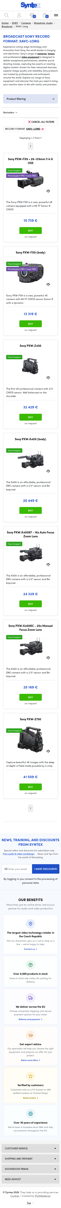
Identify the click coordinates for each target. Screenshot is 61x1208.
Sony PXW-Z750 (30, 719)
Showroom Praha (16, 1169)
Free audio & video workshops (18, 853)
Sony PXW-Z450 (30, 346)
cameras (42, 53)
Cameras (26, 22)
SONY (15, 22)
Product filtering (16, 99)
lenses (51, 53)
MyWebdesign (43, 1196)
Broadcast (7, 26)
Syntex (5, 22)
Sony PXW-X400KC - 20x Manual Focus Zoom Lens (30, 627)
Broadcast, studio (43, 22)
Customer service (16, 1148)
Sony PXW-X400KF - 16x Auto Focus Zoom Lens (30, 534)
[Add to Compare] (48, 191)
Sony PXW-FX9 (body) (30, 252)
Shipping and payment (19, 1158)
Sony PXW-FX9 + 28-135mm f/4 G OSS (30, 161)
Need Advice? (13, 1179)
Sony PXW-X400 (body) (30, 439)
